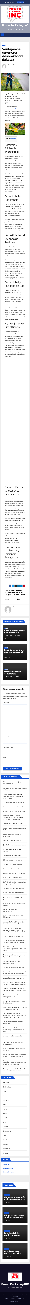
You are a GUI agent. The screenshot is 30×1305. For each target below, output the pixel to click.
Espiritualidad (7, 1087)
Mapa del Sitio (20, 1298)
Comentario (7, 702)
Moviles (5, 1126)
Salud (5, 1140)
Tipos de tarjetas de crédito (11, 869)
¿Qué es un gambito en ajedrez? (13, 936)
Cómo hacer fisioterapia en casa (13, 823)
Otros (4, 1135)
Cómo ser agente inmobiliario (12, 855)
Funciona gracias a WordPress (10, 1295)
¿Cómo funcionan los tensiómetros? (14, 892)
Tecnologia (6, 1148)
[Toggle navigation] (15, 34)
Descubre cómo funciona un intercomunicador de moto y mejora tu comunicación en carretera (14, 1015)
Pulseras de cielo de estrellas (12, 840)
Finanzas (6, 1096)
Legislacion (6, 1118)
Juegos (5, 1113)
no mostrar (13, 138)
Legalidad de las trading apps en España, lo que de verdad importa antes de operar (13, 796)
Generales (6, 1100)
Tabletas (5, 1144)
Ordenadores (7, 1131)
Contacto (12, 1298)
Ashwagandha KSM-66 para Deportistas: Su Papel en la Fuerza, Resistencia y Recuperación (14, 817)
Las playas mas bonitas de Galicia (13, 802)
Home (6, 1298)
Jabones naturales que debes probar (14, 873)
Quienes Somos (14, 1301)
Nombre (5, 737)
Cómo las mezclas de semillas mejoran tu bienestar (14, 1217)
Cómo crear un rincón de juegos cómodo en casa (14, 1199)
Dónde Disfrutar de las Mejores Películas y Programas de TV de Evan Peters (14, 948)
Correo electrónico (9, 747)
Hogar (4, 45)
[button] (27, 34)
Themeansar (15, 1296)
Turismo (5, 1153)
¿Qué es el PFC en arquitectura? (13, 877)
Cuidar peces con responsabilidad (13, 888)
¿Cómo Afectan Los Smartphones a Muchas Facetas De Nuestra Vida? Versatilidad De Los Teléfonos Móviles (14, 930)
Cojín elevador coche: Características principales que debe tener (14, 633)
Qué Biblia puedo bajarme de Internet (14, 845)
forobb (13, 65)
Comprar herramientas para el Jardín (14, 967)
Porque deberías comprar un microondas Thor (20, 594)
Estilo (4, 1091)
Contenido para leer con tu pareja (13, 864)
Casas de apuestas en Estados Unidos (15, 807)
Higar (4, 1104)
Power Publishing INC (15, 25)
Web (4, 757)
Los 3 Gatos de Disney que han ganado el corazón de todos (10, 594)
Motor (4, 1122)
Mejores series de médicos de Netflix (14, 811)
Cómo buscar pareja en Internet (12, 860)
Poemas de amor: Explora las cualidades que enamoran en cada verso (13, 1029)
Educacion (6, 1082)
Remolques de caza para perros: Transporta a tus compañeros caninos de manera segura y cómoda (14, 1062)
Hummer (8, 1256)
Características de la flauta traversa (13, 978)
